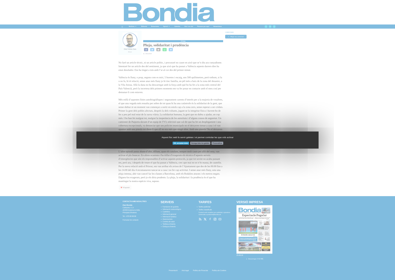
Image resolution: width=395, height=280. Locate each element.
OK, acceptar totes (181, 143)
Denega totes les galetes (200, 143)
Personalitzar (217, 143)
